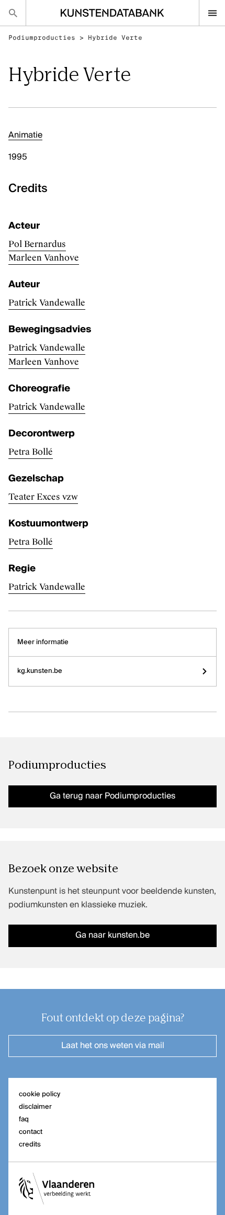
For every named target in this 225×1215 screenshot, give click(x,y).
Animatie (25, 135)
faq (24, 1119)
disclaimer (35, 1107)
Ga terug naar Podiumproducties (112, 796)
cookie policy (39, 1094)
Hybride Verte (115, 37)
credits (30, 1144)
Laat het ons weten (112, 1046)
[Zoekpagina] (13, 13)
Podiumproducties (41, 37)
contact (30, 1132)
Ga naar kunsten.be (112, 935)
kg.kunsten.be (39, 671)
